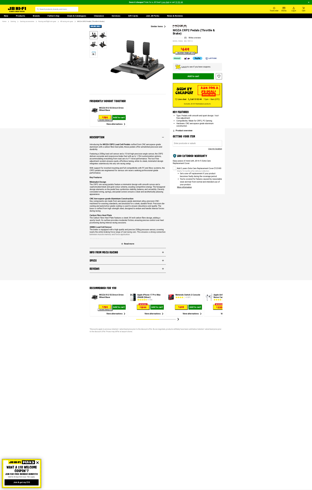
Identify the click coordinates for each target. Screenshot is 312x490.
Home (4, 21)
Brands (36, 16)
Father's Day (53, 16)
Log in (184, 67)
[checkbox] (173, 167)
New (6, 16)
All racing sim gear (66, 21)
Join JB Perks (152, 16)
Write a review (195, 38)
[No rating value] (178, 37)
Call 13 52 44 (196, 99)
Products (20, 16)
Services (116, 16)
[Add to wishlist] (219, 76)
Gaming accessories (27, 21)
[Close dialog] (37, 462)
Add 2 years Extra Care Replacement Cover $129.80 (199, 168)
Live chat (165, 2)
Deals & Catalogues (76, 16)
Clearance (99, 16)
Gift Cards (133, 16)
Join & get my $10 (21, 482)
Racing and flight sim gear (47, 21)
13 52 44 (179, 2)
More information (184, 187)
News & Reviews (175, 16)
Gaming (13, 21)
